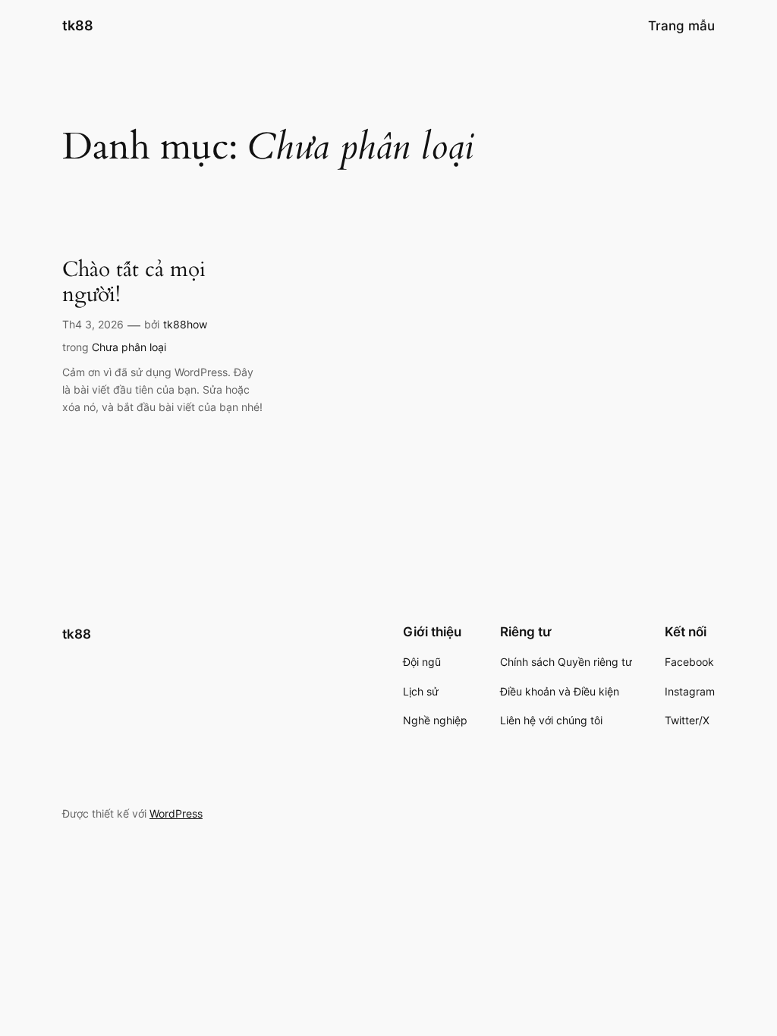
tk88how (185, 324)
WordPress (176, 813)
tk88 (77, 25)
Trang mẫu (681, 25)
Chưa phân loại (129, 347)
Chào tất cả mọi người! (134, 282)
